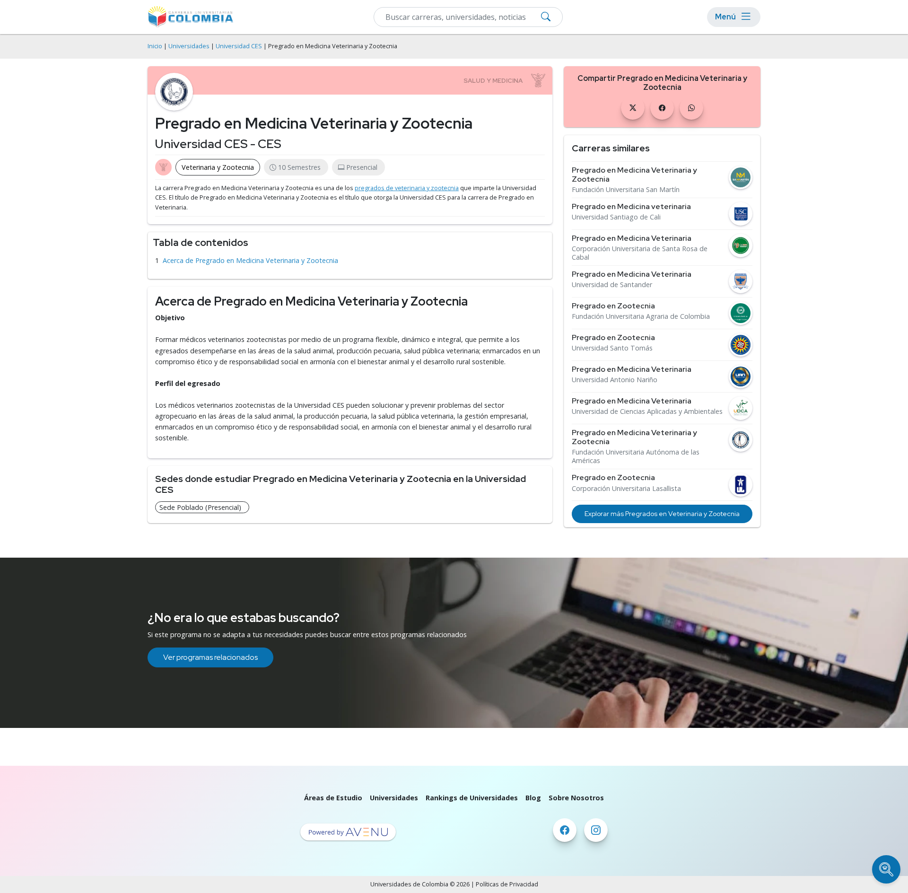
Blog (533, 797)
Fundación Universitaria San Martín (626, 189)
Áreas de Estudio (333, 797)
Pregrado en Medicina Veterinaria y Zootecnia (634, 175)
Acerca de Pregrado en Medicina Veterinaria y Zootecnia (250, 260)
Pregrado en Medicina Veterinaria (631, 238)
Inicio (155, 46)
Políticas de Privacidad (507, 884)
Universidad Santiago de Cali (616, 217)
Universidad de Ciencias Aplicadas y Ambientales (647, 411)
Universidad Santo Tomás (612, 348)
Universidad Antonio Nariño (614, 380)
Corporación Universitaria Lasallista (626, 488)
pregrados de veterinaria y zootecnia (407, 188)
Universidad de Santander (612, 284)
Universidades (189, 46)
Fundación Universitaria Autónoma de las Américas (635, 456)
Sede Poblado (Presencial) (200, 507)
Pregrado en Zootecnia (613, 305)
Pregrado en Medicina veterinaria (631, 206)
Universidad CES (239, 46)
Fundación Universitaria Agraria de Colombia (641, 316)
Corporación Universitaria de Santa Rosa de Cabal (639, 253)
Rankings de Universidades (472, 797)
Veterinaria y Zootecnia (218, 167)
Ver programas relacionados (210, 657)
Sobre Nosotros (576, 797)
